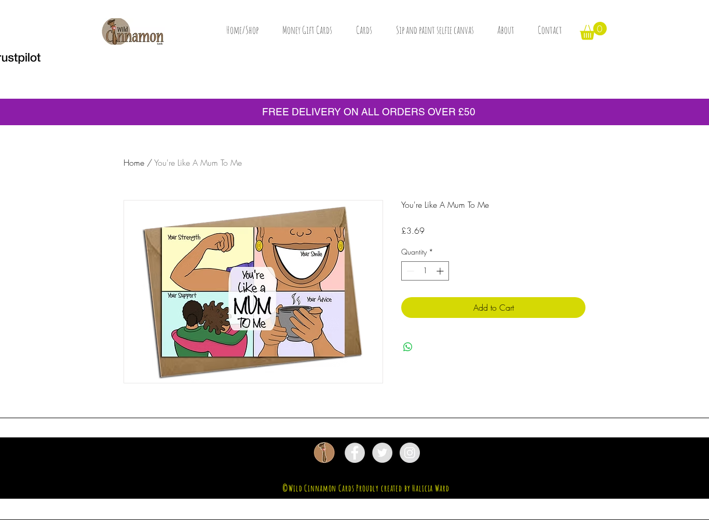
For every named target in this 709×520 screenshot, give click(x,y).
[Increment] (440, 271)
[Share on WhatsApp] (408, 347)
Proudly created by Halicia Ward (402, 488)
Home (134, 162)
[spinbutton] (425, 271)
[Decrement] (409, 271)
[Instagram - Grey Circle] (410, 453)
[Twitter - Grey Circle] (382, 453)
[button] (593, 31)
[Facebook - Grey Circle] (355, 453)
